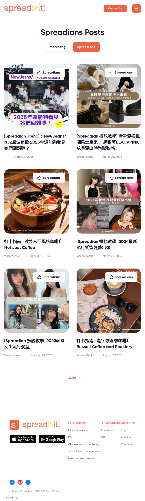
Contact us (127, 444)
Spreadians (107, 430)
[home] (24, 8)
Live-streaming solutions (82, 458)
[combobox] (12, 497)
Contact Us (115, 8)
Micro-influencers (78, 430)
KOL (70, 437)
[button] (136, 8)
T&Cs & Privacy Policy (46, 491)
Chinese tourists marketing (83, 444)
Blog (123, 430)
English (9, 497)
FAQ (102, 437)
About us (126, 437)
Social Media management (84, 451)
